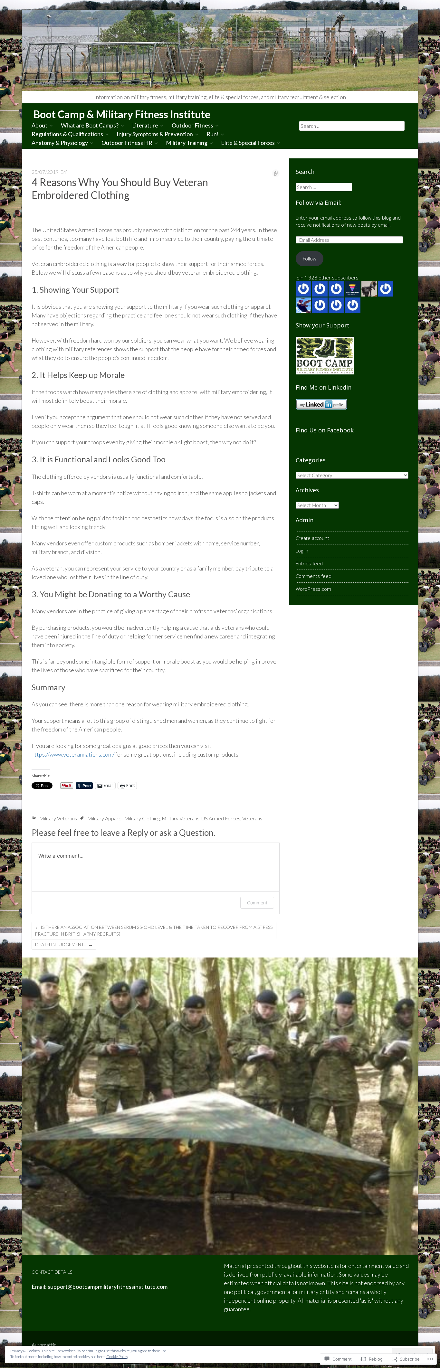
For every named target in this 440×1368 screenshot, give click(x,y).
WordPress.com (313, 589)
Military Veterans (58, 818)
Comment (257, 902)
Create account (312, 538)
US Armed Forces (220, 818)
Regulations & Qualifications (67, 133)
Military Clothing (142, 818)
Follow (309, 258)
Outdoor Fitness (192, 125)
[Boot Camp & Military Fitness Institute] (220, 50)
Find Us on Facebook (325, 430)
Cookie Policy (117, 1356)
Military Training (186, 142)
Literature (145, 125)
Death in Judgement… (64, 944)
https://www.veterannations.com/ (73, 754)
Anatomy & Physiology (60, 142)
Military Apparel (104, 818)
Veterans (252, 818)
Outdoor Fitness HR (126, 142)
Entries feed (309, 563)
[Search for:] (352, 125)
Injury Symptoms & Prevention (155, 133)
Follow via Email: (318, 202)
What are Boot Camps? (90, 125)
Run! (212, 133)
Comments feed (313, 576)
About (39, 125)
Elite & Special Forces (248, 142)
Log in (302, 550)
